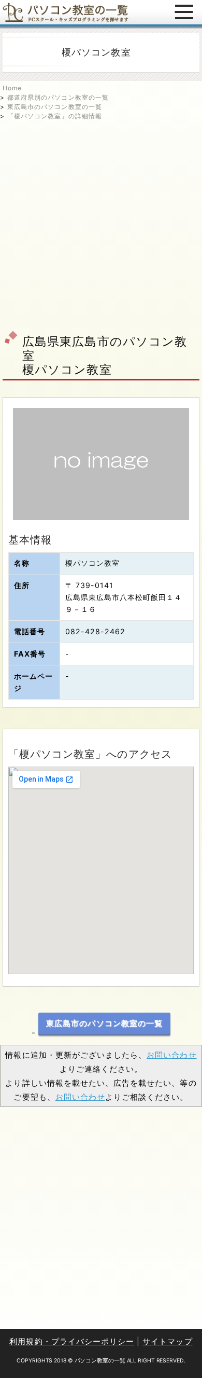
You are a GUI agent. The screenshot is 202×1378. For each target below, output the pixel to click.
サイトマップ (167, 1341)
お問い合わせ (171, 1055)
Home (12, 88)
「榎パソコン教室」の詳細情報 (54, 116)
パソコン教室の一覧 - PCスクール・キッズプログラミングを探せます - (65, 12)
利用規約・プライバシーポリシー (71, 1341)
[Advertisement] (101, 222)
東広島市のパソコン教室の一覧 (54, 107)
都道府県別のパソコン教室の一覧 (58, 97)
